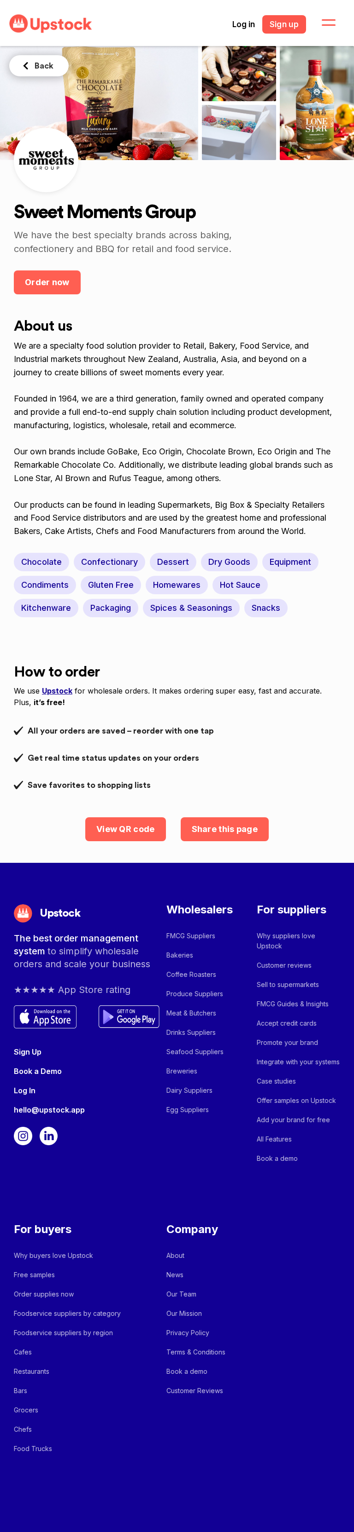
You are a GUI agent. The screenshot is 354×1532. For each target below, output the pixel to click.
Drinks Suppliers (191, 1032)
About (175, 1255)
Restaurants (31, 1371)
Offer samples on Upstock (296, 1100)
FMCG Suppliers (190, 936)
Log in (243, 24)
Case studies (276, 1081)
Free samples (34, 1275)
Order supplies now (44, 1294)
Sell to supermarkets (288, 984)
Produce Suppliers (194, 994)
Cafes (23, 1352)
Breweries (181, 1071)
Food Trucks (33, 1448)
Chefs (23, 1429)
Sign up (284, 24)
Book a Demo (38, 1071)
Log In (24, 1090)
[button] (323, 23)
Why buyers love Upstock (53, 1255)
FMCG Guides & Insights (293, 1004)
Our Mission (184, 1313)
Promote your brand (287, 1042)
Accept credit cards (287, 1023)
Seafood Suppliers (195, 1052)
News (174, 1275)
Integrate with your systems (298, 1062)
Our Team (181, 1294)
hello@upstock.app (49, 1109)
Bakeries (179, 955)
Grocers (26, 1410)
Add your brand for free (293, 1120)
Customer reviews (284, 965)
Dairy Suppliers (189, 1090)
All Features (274, 1139)
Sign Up (27, 1051)
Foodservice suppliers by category (67, 1313)
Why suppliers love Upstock (286, 941)
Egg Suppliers (187, 1109)
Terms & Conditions (195, 1352)
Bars (20, 1390)
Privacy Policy (187, 1333)
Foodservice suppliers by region (63, 1333)
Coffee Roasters (191, 974)
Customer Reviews (194, 1390)
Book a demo (277, 1158)
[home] (50, 23)
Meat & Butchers (191, 1013)
